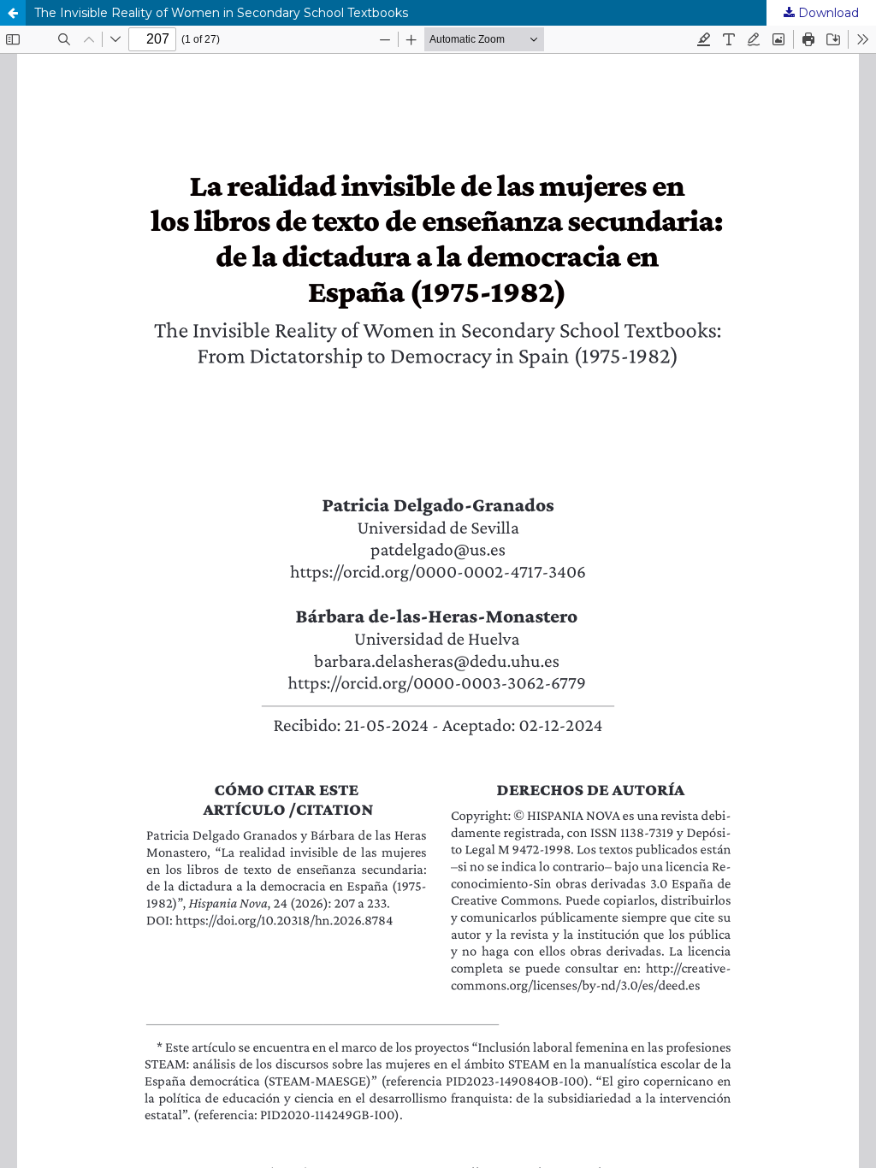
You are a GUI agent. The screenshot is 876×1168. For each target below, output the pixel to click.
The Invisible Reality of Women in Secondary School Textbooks (221, 13)
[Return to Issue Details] (13, 13)
